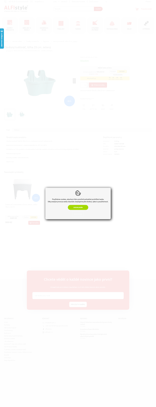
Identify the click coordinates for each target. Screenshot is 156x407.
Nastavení (78, 214)
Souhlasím (78, 207)
